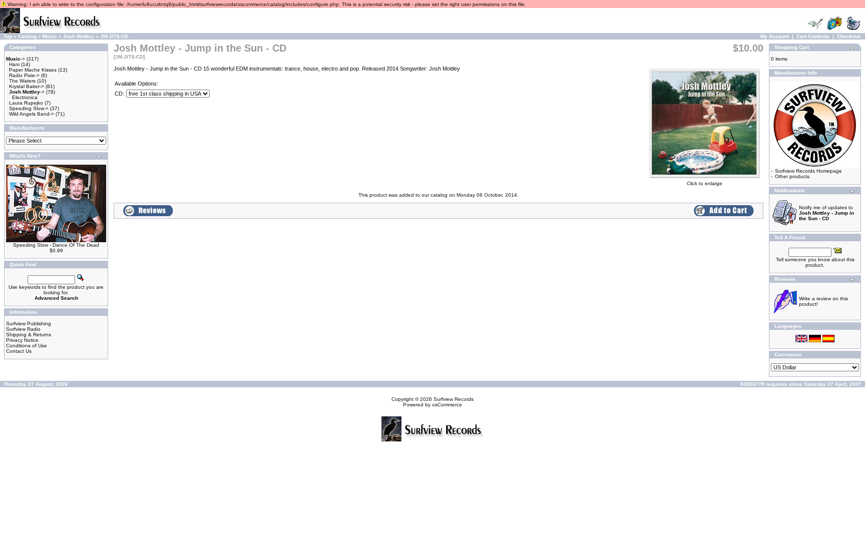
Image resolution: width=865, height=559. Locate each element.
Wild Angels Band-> (31, 114)
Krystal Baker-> (26, 86)
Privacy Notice (22, 340)
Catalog (27, 36)
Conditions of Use (26, 345)
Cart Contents (812, 36)
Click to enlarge (704, 183)
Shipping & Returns (28, 334)
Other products (792, 176)
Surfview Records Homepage (808, 171)
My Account (774, 36)
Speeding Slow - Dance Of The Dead (56, 245)
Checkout (848, 36)
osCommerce (447, 404)
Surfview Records (454, 399)
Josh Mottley (78, 36)
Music (50, 36)
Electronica (25, 97)
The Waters (22, 81)
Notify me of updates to (826, 213)
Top (8, 36)
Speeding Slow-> (29, 108)
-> (15, 59)
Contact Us (19, 351)
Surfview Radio (23, 329)
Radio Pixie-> (24, 75)
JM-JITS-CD (114, 36)
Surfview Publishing (28, 323)
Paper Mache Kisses (33, 70)
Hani (14, 64)
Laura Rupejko (26, 103)
